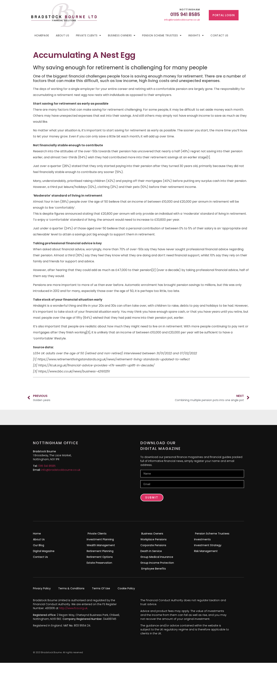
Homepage (41, 35)
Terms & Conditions (71, 588)
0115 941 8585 (47, 466)
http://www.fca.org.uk (73, 608)
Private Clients (87, 35)
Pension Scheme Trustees (160, 35)
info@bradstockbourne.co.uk (182, 19)
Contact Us (219, 35)
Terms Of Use (101, 588)
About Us (62, 35)
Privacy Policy (42, 588)
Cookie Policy (126, 588)
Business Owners (120, 35)
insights (194, 35)
